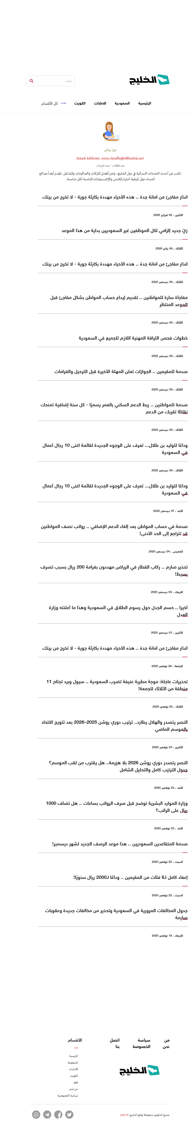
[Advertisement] (96, 33)
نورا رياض (110, 150)
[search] (31, 81)
